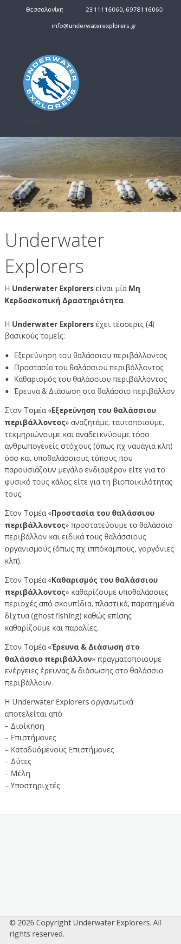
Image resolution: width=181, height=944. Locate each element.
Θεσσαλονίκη (43, 9)
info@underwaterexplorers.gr (92, 25)
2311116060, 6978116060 (123, 9)
